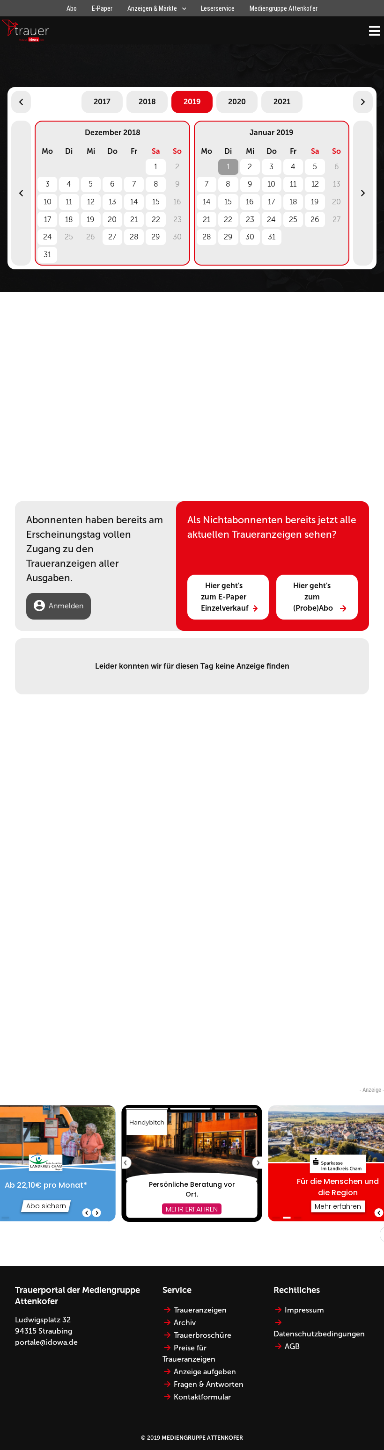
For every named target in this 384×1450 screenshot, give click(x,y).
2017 (102, 102)
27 (112, 237)
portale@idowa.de (46, 1342)
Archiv (185, 1323)
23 (250, 220)
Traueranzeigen (200, 1310)
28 (134, 237)
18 (69, 220)
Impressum (304, 1310)
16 (250, 202)
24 (47, 237)
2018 (147, 102)
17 (47, 220)
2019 (192, 102)
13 (112, 202)
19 (91, 220)
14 (134, 202)
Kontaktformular (202, 1397)
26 (314, 220)
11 (69, 202)
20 (112, 220)
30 (249, 237)
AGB (292, 1346)
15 (156, 202)
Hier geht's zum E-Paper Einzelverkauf (225, 597)
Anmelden (66, 606)
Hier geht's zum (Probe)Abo (313, 597)
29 (155, 237)
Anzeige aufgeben (205, 1372)
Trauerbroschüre (202, 1335)
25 (293, 220)
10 (48, 202)
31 (47, 255)
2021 (281, 102)
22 (156, 220)
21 (134, 220)
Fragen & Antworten (209, 1384)
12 (91, 202)
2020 (237, 102)
